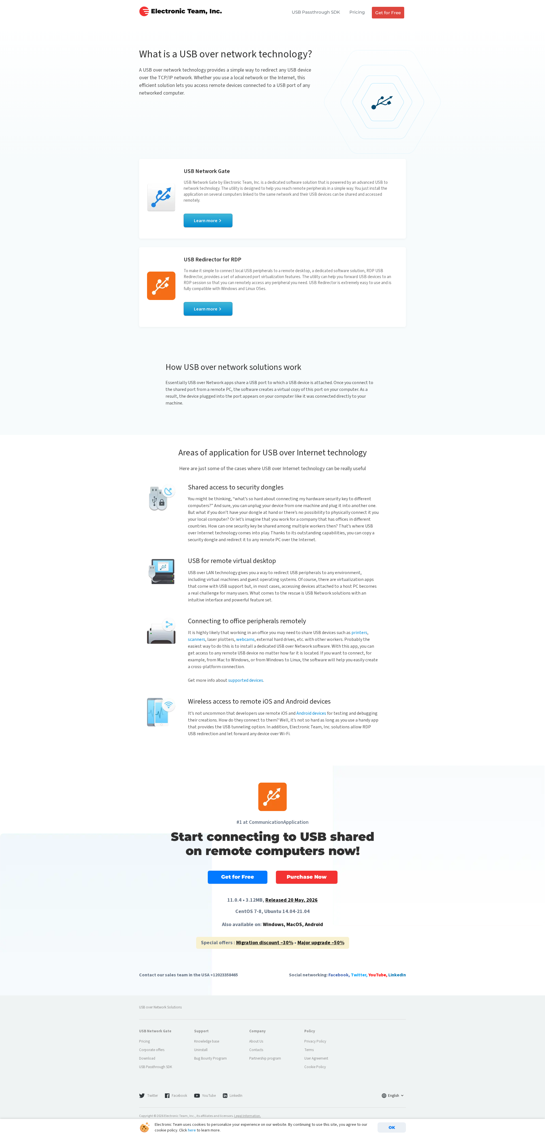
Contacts (256, 1049)
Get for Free (388, 12)
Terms (309, 1049)
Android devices (311, 713)
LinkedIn (236, 1095)
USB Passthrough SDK (316, 12)
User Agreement (316, 1058)
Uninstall (200, 1049)
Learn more (205, 221)
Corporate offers (151, 1049)
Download (147, 1058)
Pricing (357, 12)
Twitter (152, 1095)
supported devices (245, 680)
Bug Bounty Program (210, 1058)
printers (359, 633)
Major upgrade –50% (320, 942)
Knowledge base (206, 1041)
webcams (245, 639)
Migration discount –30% (264, 942)
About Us (256, 1041)
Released (291, 900)
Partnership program (265, 1058)
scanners (196, 639)
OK (392, 1127)
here (192, 1130)
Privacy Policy (315, 1041)
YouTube (209, 1095)
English (393, 1095)
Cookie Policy (315, 1067)
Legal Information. (247, 1116)
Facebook (179, 1095)
